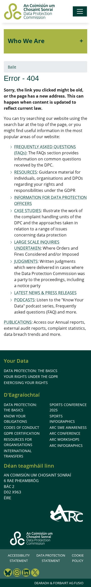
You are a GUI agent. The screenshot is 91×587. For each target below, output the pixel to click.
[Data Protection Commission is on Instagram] (17, 573)
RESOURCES (25, 172)
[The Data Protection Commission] (29, 11)
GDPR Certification (22, 433)
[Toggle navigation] (80, 11)
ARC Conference (65, 433)
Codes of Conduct (21, 427)
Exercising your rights (26, 382)
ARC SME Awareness (68, 427)
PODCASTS (24, 300)
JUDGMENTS (26, 261)
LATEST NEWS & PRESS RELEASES (45, 293)
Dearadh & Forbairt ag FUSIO (58, 583)
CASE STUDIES (27, 210)
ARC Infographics (66, 445)
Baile (12, 66)
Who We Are (26, 40)
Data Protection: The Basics (30, 370)
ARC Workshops (64, 439)
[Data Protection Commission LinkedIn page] (26, 573)
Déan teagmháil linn (29, 465)
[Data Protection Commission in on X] (35, 573)
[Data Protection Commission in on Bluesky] (8, 573)
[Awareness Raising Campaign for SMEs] (67, 513)
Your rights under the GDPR (31, 376)
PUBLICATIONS (18, 322)
